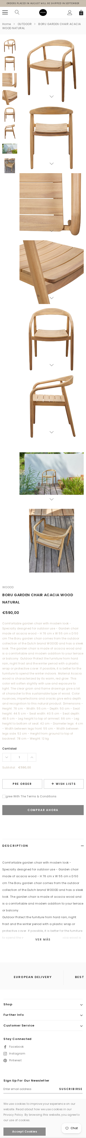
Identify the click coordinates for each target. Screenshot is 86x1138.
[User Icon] (69, 12)
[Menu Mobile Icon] (5, 12)
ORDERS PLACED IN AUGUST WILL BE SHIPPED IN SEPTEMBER (43, 3)
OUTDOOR (25, 24)
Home (6, 24)
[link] (9, 46)
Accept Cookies (24, 1131)
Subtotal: (9, 767)
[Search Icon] (17, 12)
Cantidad (9, 748)
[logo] (43, 12)
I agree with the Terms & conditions (29, 796)
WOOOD (8, 587)
